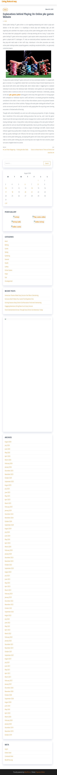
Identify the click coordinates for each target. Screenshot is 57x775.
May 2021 (7, 669)
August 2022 (8, 615)
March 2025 (8, 503)
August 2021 (8, 659)
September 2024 (9, 525)
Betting (7, 245)
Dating (6, 252)
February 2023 (8, 593)
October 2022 (8, 608)
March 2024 (8, 546)
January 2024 (8, 554)
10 (6, 188)
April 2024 (7, 543)
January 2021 (8, 684)
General (7, 259)
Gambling (7, 256)
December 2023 (9, 557)
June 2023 (7, 579)
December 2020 (9, 688)
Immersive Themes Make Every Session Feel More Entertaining (21, 295)
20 (25, 192)
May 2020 (7, 709)
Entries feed (8, 752)
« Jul (6, 203)
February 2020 (8, 720)
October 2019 (8, 735)
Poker (5, 9)
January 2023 (8, 597)
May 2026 (7, 452)
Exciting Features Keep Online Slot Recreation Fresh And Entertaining (23, 302)
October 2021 (8, 651)
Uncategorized (8, 281)
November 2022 (9, 604)
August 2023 (8, 572)
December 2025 (9, 470)
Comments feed (9, 756)
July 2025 (7, 489)
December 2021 (9, 644)
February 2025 (8, 507)
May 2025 (7, 496)
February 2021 (8, 680)
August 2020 (8, 702)
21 (32, 192)
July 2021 (7, 662)
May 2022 (7, 626)
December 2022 (9, 601)
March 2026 (8, 460)
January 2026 (8, 467)
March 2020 (8, 717)
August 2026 (8, 442)
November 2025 (9, 474)
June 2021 (7, 666)
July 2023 (7, 575)
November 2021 (9, 648)
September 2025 (9, 481)
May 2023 (7, 583)
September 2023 (9, 568)
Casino (6, 248)
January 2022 (8, 640)
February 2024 (8, 550)
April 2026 (7, 456)
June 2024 (7, 536)
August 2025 (8, 485)
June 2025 (7, 492)
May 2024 (7, 539)
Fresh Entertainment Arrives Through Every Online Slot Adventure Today (24, 310)
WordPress (27, 772)
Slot (6, 277)
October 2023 (8, 565)
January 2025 (8, 510)
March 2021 (8, 677)
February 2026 (8, 463)
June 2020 (7, 706)
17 (6, 192)
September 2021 (9, 655)
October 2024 (8, 521)
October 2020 (8, 695)
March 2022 (8, 633)
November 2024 (9, 517)
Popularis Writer (40, 772)
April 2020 (7, 713)
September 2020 (9, 698)
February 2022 (8, 637)
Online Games (8, 270)
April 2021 (7, 673)
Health (6, 263)
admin (5, 21)
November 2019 (9, 731)
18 (12, 192)
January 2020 (8, 724)
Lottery (6, 266)
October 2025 (8, 478)
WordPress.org (9, 760)
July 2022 (7, 619)
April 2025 (7, 499)
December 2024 (9, 514)
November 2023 (9, 561)
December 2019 (9, 727)
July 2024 (7, 532)
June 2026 (7, 449)
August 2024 (8, 528)
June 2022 (7, 622)
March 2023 (8, 590)
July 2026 (7, 445)
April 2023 (7, 586)
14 (32, 188)
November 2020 (9, 691)
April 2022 (7, 630)
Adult (6, 241)
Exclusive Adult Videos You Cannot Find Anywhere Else (19, 299)
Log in (6, 749)
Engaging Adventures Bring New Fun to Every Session (19, 306)
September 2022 (9, 612)
